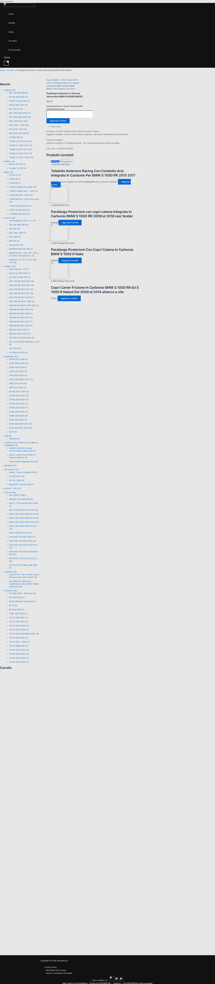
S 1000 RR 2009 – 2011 (21, 195)
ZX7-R (13, 432)
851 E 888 (15, 237)
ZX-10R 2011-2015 (18, 404)
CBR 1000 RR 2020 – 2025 (22, 301)
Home (10, 14)
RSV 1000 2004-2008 (20, 117)
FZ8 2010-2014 (17, 597)
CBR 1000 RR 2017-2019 (21, 297)
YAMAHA (10, 591)
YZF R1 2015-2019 (18, 638)
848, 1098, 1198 (17, 233)
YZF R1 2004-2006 (19, 626)
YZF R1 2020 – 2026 (19, 642)
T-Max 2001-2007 (18, 613)
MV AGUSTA (11, 469)
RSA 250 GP (16, 109)
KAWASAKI (11, 356)
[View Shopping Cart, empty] (6, 63)
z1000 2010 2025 (18, 371)
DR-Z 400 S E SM (18, 495)
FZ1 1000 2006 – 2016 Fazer (22, 593)
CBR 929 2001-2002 (19, 330)
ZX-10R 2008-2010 (19, 399)
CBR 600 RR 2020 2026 (20, 325)
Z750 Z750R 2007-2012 (21, 379)
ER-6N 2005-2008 (18, 359)
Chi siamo (12, 41)
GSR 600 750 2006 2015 (21, 499)
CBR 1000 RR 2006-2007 (21, 285)
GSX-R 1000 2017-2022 (20, 533)
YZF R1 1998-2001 (18, 617)
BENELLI (9, 161)
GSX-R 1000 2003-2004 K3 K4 (24, 514)
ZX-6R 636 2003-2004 (20, 424)
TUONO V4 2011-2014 (20, 149)
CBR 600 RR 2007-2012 (21, 317)
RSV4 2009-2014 (18, 121)
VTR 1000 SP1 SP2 (18, 352)
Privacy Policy (51, 967)
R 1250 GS (14, 179)
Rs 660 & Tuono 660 (19, 101)
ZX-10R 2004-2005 (19, 391)
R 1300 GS (14, 183)
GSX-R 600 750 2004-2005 (22, 541)
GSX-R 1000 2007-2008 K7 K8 (24, 522)
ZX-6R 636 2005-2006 (20, 428)
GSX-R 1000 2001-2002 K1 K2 (23, 510)
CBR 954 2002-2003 (19, 334)
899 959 (14, 241)
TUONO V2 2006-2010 (20, 145)
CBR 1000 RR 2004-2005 (21, 281)
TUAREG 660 (16, 137)
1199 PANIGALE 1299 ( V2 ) (22, 221)
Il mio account (14, 50)
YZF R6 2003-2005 (19, 650)
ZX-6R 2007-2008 (18, 412)
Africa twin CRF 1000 (19, 273)
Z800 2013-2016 (18, 383)
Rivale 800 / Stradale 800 (21, 484)
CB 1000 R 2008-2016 (20, 277)
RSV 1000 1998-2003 (19, 113)
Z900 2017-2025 (17, 387)
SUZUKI (10, 492)
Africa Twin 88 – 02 (19, 269)
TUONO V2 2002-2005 (20, 141)
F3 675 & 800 (16, 476)
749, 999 (14, 229)
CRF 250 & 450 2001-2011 (21, 338)
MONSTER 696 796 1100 (21, 249)
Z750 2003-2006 (18, 375)
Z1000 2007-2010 (18, 367)
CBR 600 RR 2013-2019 (20, 321)
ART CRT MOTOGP (18, 93)
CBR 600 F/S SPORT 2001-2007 (24, 305)
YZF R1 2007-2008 (19, 630)
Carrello (11, 23)
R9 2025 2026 (16, 609)
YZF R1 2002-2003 (18, 621)
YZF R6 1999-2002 (18, 646)
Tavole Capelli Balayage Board (23, 461)
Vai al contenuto (7, 1)
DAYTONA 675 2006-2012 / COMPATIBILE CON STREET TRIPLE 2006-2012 (24, 584)
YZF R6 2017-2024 (19, 662)
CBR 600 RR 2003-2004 (21, 309)
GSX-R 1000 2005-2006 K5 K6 (24, 518)
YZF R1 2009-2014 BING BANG (24, 634)
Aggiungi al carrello (58, 121)
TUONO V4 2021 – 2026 (21, 157)
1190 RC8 (14, 439)
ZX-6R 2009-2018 (18, 416)
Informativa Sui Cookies (56, 970)
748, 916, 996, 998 (18, 225)
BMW (8, 172)
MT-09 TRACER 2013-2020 (22, 601)
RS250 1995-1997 (18, 105)
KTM (7, 436)
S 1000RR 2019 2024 (19, 214)
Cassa (11, 32)
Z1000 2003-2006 (18, 363)
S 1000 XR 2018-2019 (19, 210)
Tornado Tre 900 (17, 168)
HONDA (10, 266)
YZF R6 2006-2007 (19, 654)
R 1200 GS (15, 175)
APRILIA (10, 90)
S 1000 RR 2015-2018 (20, 206)
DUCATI (9, 218)
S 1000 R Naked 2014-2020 (22, 187)
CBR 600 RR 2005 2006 (21, 313)
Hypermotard (16, 245)
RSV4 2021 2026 (18, 129)
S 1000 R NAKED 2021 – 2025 (23, 191)
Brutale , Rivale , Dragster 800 (23, 472)
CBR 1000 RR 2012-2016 (21, 293)
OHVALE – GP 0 (12, 488)
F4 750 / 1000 (16, 480)
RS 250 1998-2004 (18, 97)
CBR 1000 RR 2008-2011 (21, 289)
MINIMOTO (10, 465)
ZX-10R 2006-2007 (19, 395)
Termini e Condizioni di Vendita (59, 973)
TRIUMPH (10, 572)
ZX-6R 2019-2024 (18, 420)
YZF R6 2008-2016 (19, 658)
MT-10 (13, 605)
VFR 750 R (15, 348)
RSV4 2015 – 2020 (19, 125)
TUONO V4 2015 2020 (20, 153)
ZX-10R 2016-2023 (18, 408)
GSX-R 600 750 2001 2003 (22, 537)
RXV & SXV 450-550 (19, 133)
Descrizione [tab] (56, 126)
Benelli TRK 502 (17, 164)
